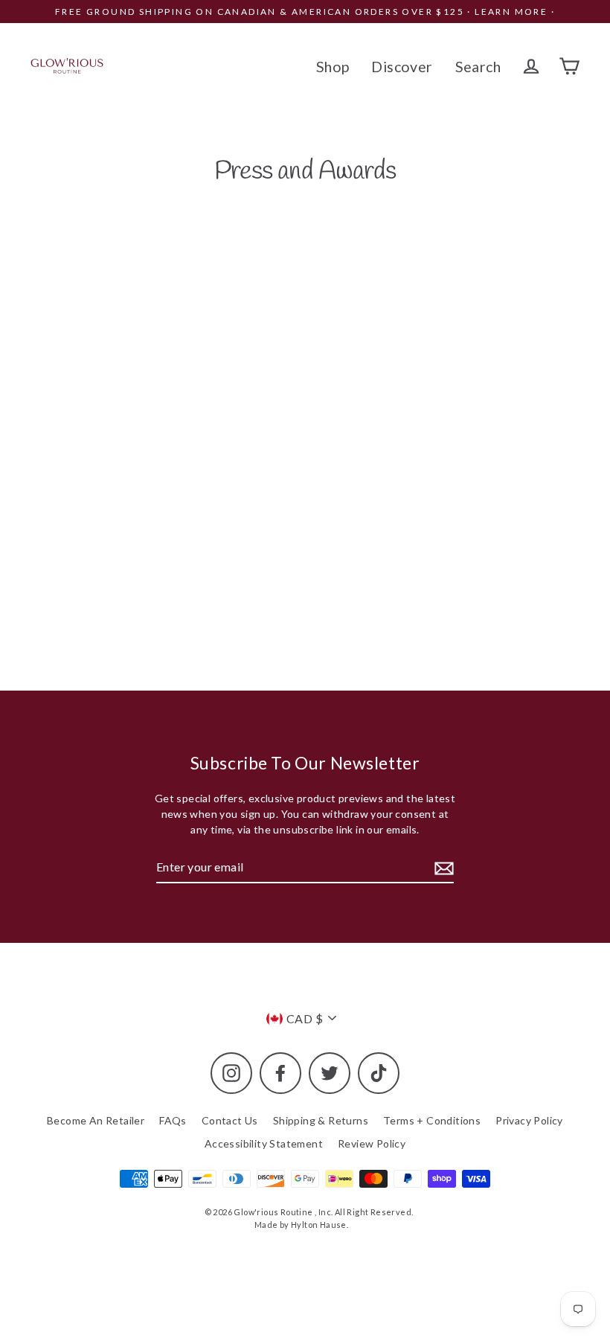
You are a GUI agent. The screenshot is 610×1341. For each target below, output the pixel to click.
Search (478, 66)
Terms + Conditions (432, 1120)
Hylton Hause (319, 1224)
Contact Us (230, 1120)
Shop (333, 66)
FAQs (173, 1120)
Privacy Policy (529, 1120)
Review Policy (371, 1143)
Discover (401, 66)
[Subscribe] (442, 867)
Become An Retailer (95, 1120)
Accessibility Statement (264, 1143)
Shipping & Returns (320, 1120)
